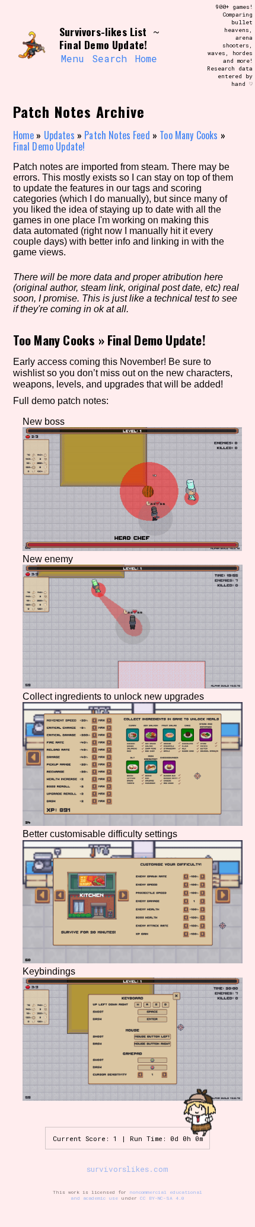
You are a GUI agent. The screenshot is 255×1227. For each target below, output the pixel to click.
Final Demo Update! (49, 146)
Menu (72, 58)
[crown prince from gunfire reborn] (31, 46)
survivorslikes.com (127, 1169)
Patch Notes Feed (117, 135)
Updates (59, 135)
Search (109, 58)
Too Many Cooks (189, 135)
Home (146, 58)
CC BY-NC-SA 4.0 (162, 1198)
